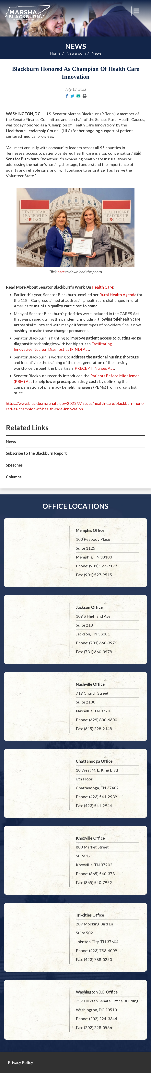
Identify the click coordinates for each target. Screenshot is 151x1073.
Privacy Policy (20, 1062)
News (75, 46)
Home (55, 53)
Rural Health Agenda (117, 294)
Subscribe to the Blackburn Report (36, 453)
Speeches (14, 465)
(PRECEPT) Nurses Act (94, 368)
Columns (13, 476)
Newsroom (76, 53)
